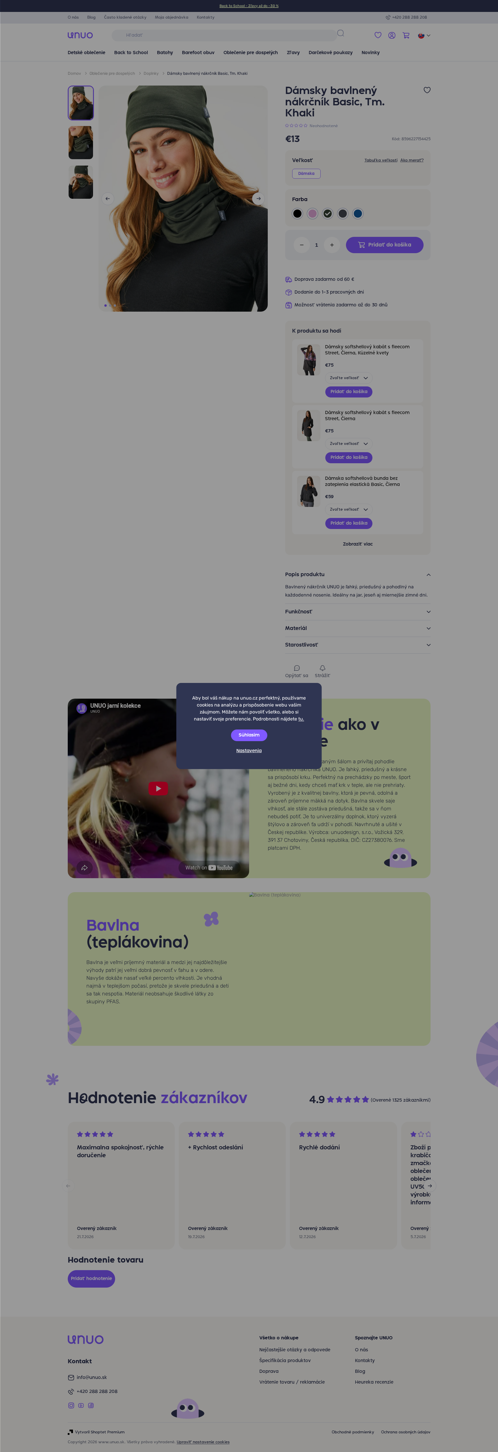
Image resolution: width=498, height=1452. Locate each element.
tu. (301, 719)
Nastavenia (249, 751)
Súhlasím (249, 735)
